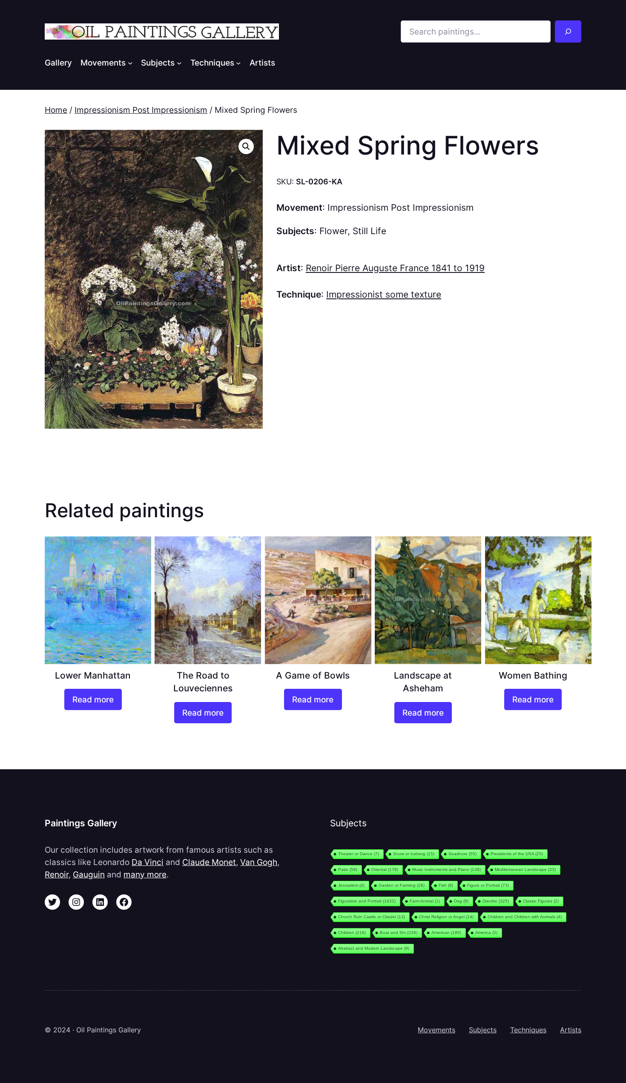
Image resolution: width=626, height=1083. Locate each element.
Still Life (369, 231)
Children (352, 932)
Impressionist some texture (383, 294)
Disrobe (495, 901)
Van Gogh (258, 862)
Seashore (462, 853)
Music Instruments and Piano (446, 869)
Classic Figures (541, 901)
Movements (436, 1030)
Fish (446, 885)
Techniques (528, 1030)
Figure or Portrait (488, 885)
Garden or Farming (402, 885)
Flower (333, 231)
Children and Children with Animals (525, 916)
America (486, 932)
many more (145, 874)
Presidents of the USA (517, 853)
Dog (461, 901)
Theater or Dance (358, 853)
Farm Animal (425, 901)
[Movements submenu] (130, 62)
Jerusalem (351, 885)
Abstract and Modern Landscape (373, 948)
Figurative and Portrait (367, 901)
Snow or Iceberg (413, 853)
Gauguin (89, 874)
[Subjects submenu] (179, 62)
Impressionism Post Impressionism (141, 110)
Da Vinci (148, 862)
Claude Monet (209, 862)
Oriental (384, 869)
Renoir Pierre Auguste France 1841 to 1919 (395, 268)
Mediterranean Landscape (525, 869)
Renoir (57, 874)
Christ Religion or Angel (446, 916)
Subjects (483, 1030)
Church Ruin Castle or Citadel (371, 916)
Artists (570, 1030)
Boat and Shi (398, 932)
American (446, 932)
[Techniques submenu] (238, 62)
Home (56, 110)
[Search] (568, 31)
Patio (347, 869)
